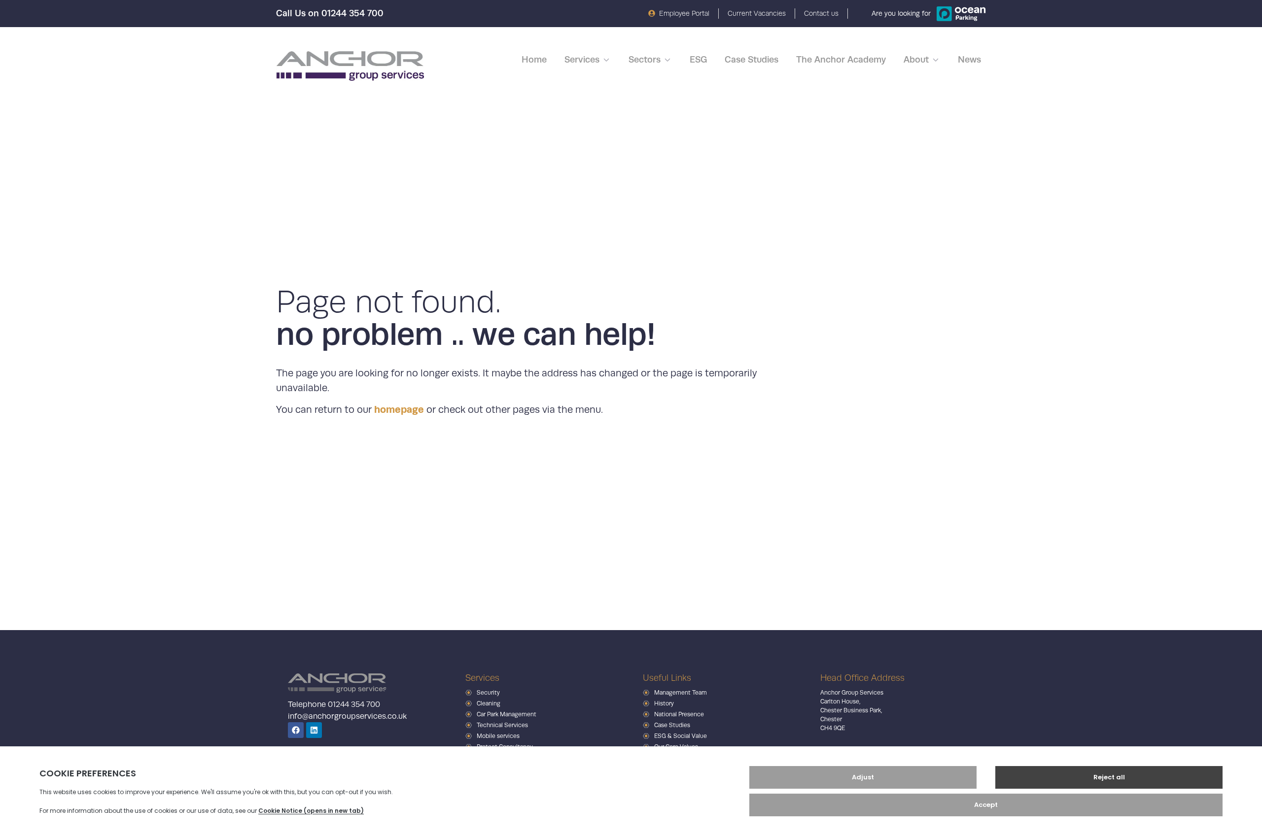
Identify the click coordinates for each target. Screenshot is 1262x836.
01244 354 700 (354, 704)
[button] (588, 60)
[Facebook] (296, 730)
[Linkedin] (314, 730)
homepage (399, 409)
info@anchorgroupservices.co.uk (347, 716)
